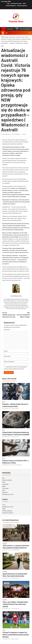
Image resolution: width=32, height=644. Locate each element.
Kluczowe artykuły (7, 480)
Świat (3, 482)
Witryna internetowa (9, 361)
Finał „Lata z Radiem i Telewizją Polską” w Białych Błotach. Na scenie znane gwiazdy (15, 604)
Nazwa (6, 351)
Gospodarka (5, 484)
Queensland (15, 248)
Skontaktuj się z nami (16, 3)
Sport (3, 490)
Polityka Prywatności (22, 5)
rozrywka (5, 543)
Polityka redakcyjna (11, 5)
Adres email (7, 356)
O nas (8, 3)
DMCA (24, 3)
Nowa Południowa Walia (15, 220)
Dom (3, 478)
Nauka (3, 486)
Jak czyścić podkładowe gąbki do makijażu (23, 315)
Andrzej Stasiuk (15, 408)
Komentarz (7, 329)
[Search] (30, 33)
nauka (3, 401)
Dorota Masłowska (6, 134)
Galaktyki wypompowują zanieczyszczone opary (8, 315)
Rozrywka (4, 492)
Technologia (5, 488)
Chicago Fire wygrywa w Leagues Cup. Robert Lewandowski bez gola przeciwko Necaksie (16, 634)
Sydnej (9, 160)
